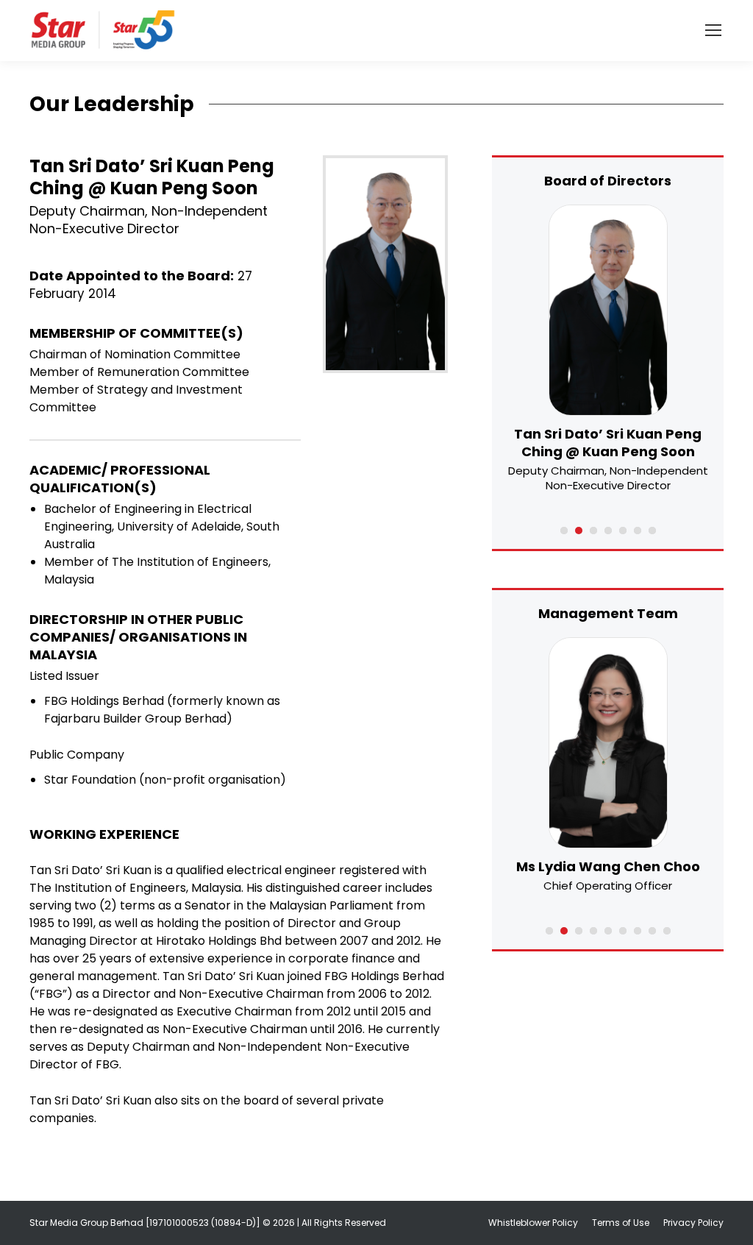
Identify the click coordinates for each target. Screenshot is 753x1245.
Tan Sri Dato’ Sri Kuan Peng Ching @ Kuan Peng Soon (608, 443)
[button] (564, 530)
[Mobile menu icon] (713, 30)
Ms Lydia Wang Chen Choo (608, 866)
